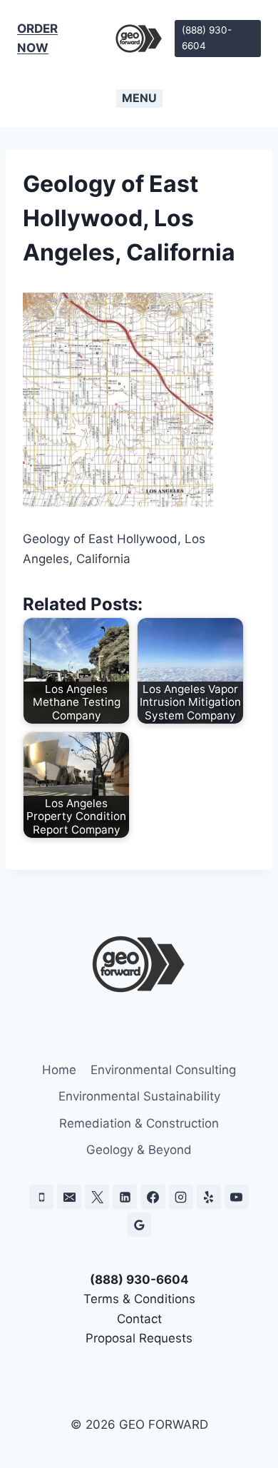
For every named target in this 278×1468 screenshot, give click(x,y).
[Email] (69, 1197)
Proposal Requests (139, 1338)
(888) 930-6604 (207, 37)
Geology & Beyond (139, 1150)
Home (59, 1070)
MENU (139, 98)
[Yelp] (209, 1197)
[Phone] (41, 1197)
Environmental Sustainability (139, 1096)
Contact (139, 1319)
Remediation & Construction (139, 1123)
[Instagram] (181, 1197)
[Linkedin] (125, 1197)
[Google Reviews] (139, 1225)
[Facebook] (153, 1197)
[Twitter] (97, 1197)
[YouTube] (237, 1197)
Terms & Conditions (139, 1299)
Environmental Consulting (163, 1070)
